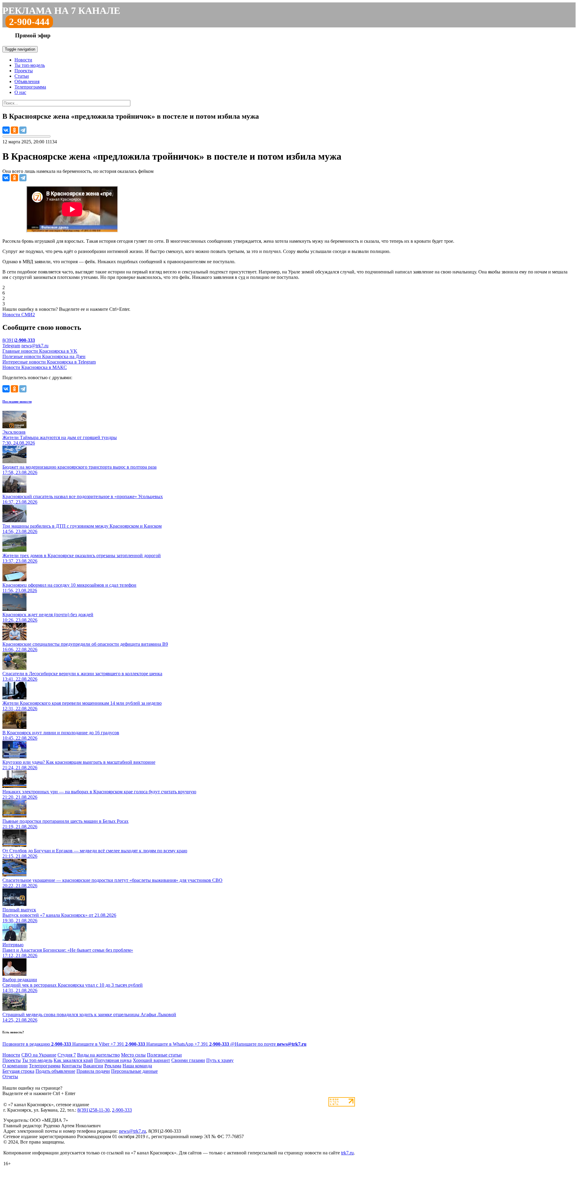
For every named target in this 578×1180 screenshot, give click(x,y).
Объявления (26, 81)
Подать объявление (55, 1071)
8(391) (18, 340)
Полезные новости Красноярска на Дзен (43, 356)
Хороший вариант (151, 1060)
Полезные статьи (164, 1054)
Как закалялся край (73, 1060)
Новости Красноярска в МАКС (34, 367)
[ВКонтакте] (6, 130)
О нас (20, 92)
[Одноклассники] (14, 130)
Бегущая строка (18, 1071)
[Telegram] (22, 130)
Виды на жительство (98, 1054)
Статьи (21, 76)
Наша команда (137, 1065)
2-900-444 (29, 21)
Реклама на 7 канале (61, 10)
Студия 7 (66, 1054)
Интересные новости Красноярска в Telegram (49, 361)
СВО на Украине (38, 1054)
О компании (15, 1065)
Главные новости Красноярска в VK (39, 351)
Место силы (133, 1054)
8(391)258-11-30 (93, 1110)
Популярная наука (113, 1060)
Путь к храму (220, 1060)
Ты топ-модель (29, 65)
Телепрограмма (30, 86)
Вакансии (93, 1065)
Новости (23, 59)
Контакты (72, 1065)
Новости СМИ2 (18, 314)
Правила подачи (93, 1071)
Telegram (11, 345)
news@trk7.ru (34, 345)
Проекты (23, 70)
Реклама (112, 1065)
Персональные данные (134, 1071)
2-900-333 (122, 1110)
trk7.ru (347, 1152)
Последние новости (17, 401)
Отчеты (10, 1076)
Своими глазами (188, 1060)
